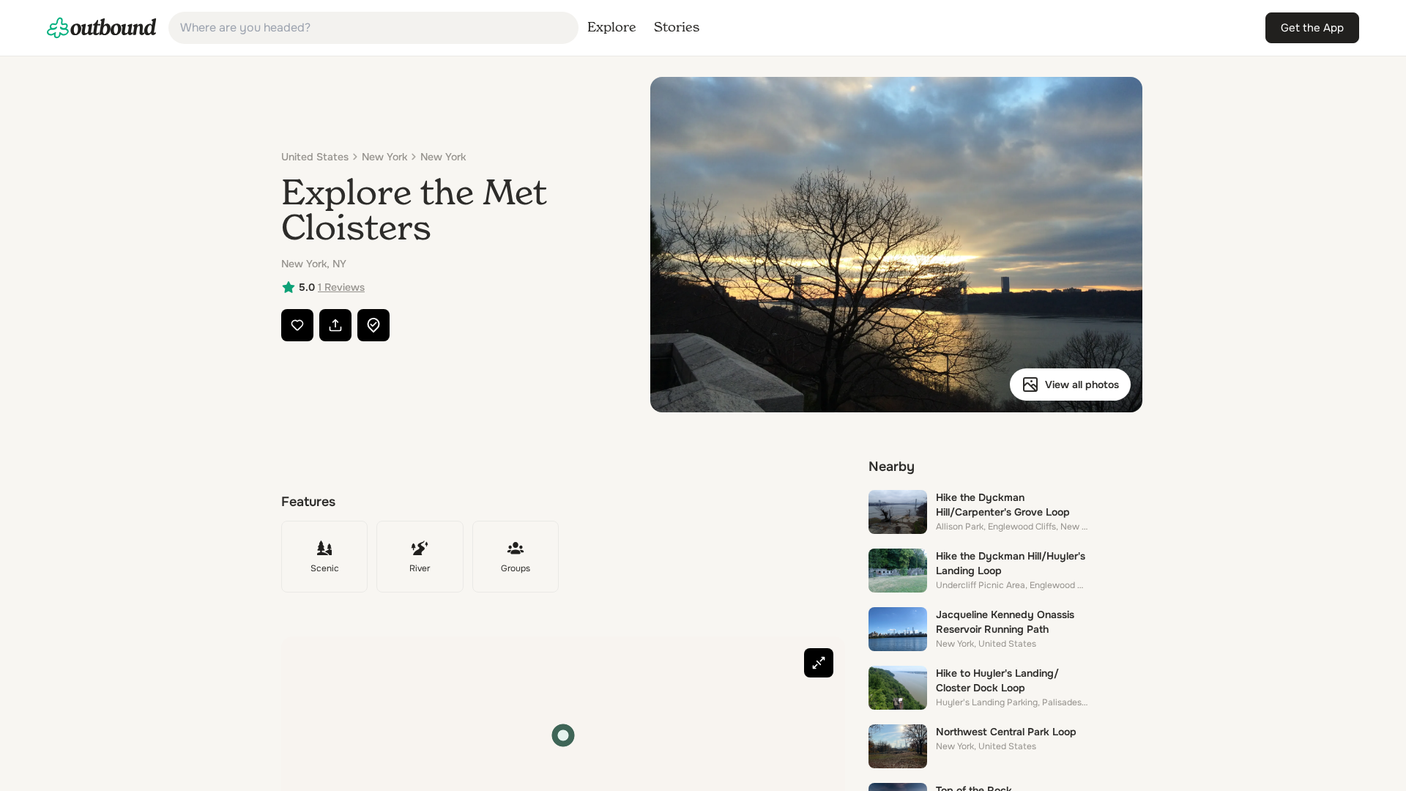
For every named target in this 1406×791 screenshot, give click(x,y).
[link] (102, 28)
